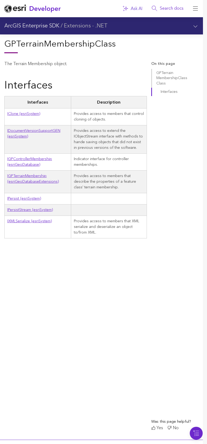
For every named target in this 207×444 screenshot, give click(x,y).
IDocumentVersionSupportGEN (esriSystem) (33, 134)
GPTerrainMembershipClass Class (171, 78)
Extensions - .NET (86, 25)
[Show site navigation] (195, 8)
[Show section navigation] (195, 25)
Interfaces (169, 92)
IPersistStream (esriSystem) (30, 210)
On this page (163, 64)
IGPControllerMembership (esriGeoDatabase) (29, 162)
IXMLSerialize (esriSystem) (29, 221)
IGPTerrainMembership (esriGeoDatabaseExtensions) (33, 179)
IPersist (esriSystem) (24, 198)
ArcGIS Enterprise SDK (31, 26)
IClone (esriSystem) (23, 114)
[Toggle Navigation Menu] (196, 433)
